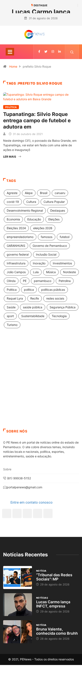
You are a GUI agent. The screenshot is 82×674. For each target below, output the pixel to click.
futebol (64, 237)
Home (13, 66)
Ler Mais (9, 156)
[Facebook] (6, 513)
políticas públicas (53, 289)
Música (51, 272)
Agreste (12, 193)
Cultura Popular (54, 201)
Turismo (12, 325)
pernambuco (42, 281)
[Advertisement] (41, 383)
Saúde (11, 307)
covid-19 (13, 201)
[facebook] (39, 51)
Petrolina (65, 281)
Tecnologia (59, 316)
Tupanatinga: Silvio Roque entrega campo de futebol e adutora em (37, 120)
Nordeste (69, 272)
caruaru (60, 193)
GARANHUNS (16, 245)
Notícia (41, 570)
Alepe (29, 193)
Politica (12, 289)
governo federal (18, 254)
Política (11, 107)
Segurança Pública (62, 307)
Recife (34, 298)
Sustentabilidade (32, 316)
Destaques (57, 210)
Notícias (42, 597)
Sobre (7, 469)
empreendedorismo (20, 237)
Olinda (11, 281)
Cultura (31, 201)
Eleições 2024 (16, 228)
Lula (36, 272)
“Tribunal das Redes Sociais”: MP (54, 577)
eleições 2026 (42, 228)
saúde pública (32, 307)
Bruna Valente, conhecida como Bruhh (57, 631)
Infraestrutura (16, 263)
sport (10, 316)
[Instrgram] (53, 51)
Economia (13, 219)
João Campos (16, 272)
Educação (34, 219)
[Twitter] (45, 51)
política (29, 289)
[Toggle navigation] (10, 51)
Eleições (54, 219)
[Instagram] (37, 513)
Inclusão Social (46, 254)
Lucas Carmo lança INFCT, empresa (53, 604)
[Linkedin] (59, 51)
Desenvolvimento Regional (25, 210)
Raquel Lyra (15, 298)
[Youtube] (48, 513)
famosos (46, 237)
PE (24, 281)
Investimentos (62, 263)
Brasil (43, 193)
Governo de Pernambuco (50, 245)
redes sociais (55, 298)
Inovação (39, 263)
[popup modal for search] (72, 51)
